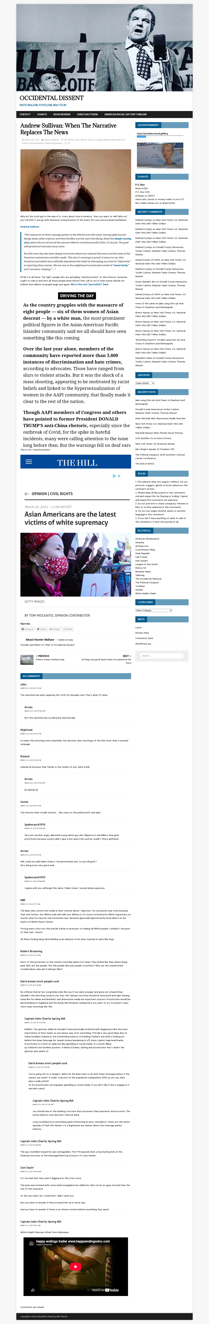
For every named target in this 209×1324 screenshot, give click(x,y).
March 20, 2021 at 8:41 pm (30, 760)
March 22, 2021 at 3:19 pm (43, 1104)
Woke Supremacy (53, 143)
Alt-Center (69, 139)
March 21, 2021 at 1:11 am (30, 904)
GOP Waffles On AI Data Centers (153, 438)
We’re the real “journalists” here (89, 284)
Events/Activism (87, 114)
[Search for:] (162, 656)
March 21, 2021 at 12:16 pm (34, 1022)
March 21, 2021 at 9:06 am (30, 1171)
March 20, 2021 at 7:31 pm (30, 688)
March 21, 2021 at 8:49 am (34, 881)
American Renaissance (147, 538)
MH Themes (62, 1316)
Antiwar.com (142, 546)
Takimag (139, 575)
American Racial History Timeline (125, 114)
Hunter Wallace (51, 139)
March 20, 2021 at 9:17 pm (30, 805)
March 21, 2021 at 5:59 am (30, 1145)
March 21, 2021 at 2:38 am (30, 985)
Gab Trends (141, 557)
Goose (24, 802)
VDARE (139, 590)
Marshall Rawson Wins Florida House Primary (159, 433)
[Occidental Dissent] (104, 89)
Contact (25, 114)
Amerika (139, 542)
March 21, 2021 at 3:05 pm (39, 1067)
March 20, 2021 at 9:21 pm (30, 855)
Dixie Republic (142, 553)
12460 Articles (65, 640)
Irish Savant (141, 560)
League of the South (146, 564)
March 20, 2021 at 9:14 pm (34, 711)
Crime (90, 139)
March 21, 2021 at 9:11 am (30, 1225)
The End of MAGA (144, 463)
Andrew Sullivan (29, 227)
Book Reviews (62, 114)
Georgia (98, 139)
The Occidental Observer (148, 579)
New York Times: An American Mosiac (155, 444)
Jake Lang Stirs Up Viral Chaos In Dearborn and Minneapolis (159, 305)
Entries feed (142, 633)
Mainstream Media (112, 139)
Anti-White (81, 139)
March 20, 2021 (32, 139)
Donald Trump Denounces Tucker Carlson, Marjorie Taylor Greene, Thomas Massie (160, 250)
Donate (42, 114)
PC (124, 139)
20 (68, 143)
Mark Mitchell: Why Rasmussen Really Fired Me (160, 418)
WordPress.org (143, 643)
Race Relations (37, 143)
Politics (25, 143)
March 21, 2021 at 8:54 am (34, 828)
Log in (138, 627)
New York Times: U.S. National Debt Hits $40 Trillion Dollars (161, 221)
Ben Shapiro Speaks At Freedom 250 (154, 449)
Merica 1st (140, 568)
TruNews (140, 586)
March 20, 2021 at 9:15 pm (34, 783)
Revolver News (143, 571)
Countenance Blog (145, 549)
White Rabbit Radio (145, 593)
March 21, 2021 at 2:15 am (30, 955)
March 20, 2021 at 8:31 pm (30, 733)
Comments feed (144, 638)
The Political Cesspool (147, 582)
